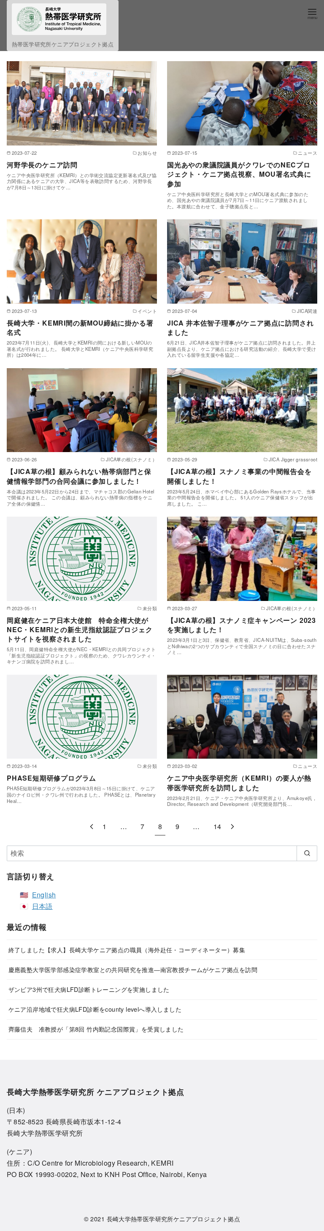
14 (217, 826)
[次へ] (232, 826)
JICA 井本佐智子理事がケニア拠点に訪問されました (240, 327)
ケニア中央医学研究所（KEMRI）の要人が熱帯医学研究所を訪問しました (239, 782)
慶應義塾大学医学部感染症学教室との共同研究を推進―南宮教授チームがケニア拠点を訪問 (132, 969)
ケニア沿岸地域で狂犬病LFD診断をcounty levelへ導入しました (94, 1009)
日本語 (42, 906)
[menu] (312, 13)
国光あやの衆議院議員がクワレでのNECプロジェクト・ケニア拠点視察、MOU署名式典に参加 (239, 174)
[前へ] (91, 826)
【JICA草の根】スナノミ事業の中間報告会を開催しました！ (239, 475)
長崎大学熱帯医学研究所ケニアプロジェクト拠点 (173, 1218)
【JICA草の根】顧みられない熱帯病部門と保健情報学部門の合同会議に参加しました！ (79, 475)
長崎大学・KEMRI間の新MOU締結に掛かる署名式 (80, 327)
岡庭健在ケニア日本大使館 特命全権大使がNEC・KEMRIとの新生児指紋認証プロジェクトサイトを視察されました (79, 629)
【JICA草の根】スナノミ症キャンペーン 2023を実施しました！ (241, 624)
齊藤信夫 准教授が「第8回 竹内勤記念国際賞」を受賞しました (96, 1028)
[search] (307, 853)
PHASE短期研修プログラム (51, 778)
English (44, 895)
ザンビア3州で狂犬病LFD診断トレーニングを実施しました (89, 989)
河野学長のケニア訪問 (42, 165)
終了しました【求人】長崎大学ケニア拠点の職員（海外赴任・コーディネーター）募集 (127, 949)
